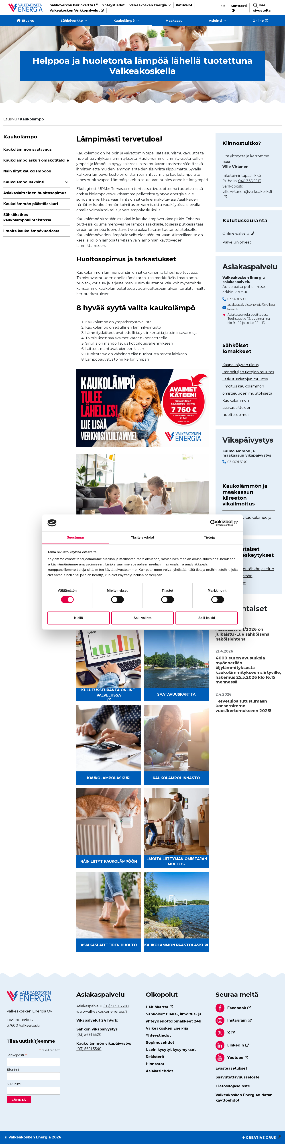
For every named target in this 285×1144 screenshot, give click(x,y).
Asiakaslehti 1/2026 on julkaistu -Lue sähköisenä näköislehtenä (242, 634)
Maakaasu (174, 21)
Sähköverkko (72, 21)
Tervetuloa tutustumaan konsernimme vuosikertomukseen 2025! (243, 706)
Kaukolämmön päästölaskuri (30, 204)
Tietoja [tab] (209, 537)
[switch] (117, 599)
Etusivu (28, 21)
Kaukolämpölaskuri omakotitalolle (36, 160)
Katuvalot (184, 5)
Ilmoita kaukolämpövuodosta (31, 231)
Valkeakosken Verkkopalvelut (75, 10)
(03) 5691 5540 (89, 1049)
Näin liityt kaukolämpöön (27, 171)
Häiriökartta (157, 1007)
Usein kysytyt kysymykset (171, 1050)
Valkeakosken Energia (148, 5)
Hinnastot (155, 1064)
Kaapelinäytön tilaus (240, 365)
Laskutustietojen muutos (245, 379)
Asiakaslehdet (159, 1071)
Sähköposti (17, 1055)
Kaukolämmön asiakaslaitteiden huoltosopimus (236, 407)
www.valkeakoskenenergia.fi (101, 1011)
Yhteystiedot (113, 5)
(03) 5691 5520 (89, 1034)
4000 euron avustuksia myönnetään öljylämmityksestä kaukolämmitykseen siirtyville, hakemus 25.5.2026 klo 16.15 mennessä (248, 670)
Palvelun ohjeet (236, 242)
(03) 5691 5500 (116, 1006)
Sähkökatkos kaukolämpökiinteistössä (27, 217)
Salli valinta (142, 618)
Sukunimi (14, 1084)
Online (258, 21)
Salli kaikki (206, 618)
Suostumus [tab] (76, 537)
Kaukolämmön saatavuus (27, 149)
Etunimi (13, 1070)
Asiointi (215, 21)
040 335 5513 (249, 181)
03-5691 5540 (237, 462)
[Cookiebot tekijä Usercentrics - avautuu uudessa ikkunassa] (218, 522)
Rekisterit (155, 1057)
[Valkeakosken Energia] (25, 7)
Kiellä (78, 618)
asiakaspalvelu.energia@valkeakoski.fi (251, 307)
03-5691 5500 (237, 299)
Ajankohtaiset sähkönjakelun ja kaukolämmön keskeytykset (248, 576)
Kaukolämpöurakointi (23, 182)
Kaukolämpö (124, 21)
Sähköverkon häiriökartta (71, 5)
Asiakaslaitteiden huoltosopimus (34, 193)
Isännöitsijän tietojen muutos (248, 372)
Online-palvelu (235, 233)
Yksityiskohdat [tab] (142, 537)
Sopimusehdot (160, 1042)
